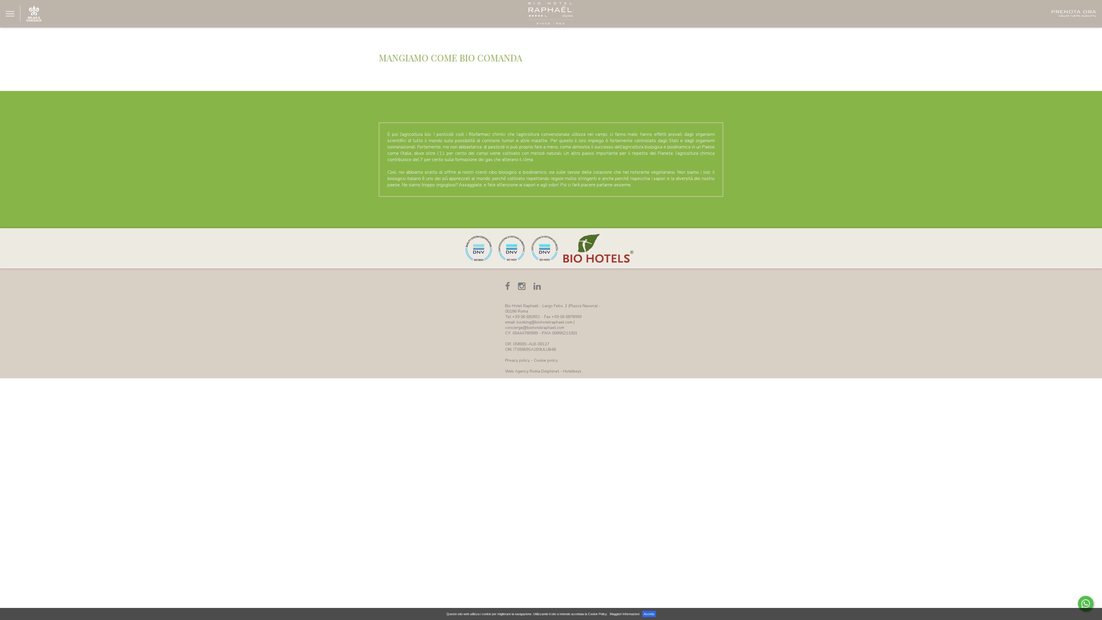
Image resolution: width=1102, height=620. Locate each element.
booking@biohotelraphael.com (545, 322)
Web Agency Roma (522, 371)
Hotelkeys (572, 371)
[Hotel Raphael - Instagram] (521, 286)
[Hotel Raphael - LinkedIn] (537, 286)
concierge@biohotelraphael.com (534, 327)
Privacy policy (517, 360)
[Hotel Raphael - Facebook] (507, 286)
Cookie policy (546, 360)
